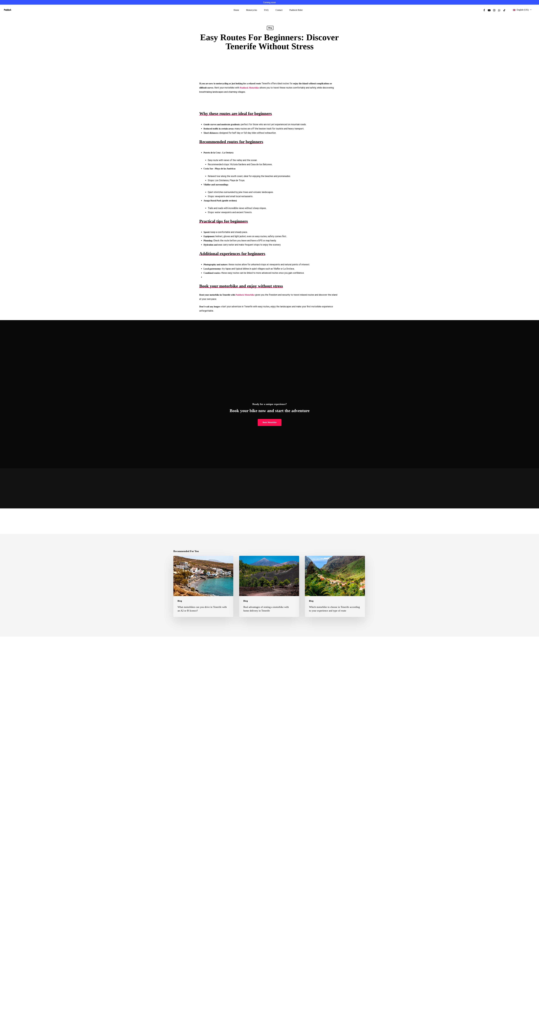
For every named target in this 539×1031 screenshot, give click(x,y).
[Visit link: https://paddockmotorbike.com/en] (7, 10)
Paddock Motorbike (245, 295)
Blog (270, 28)
